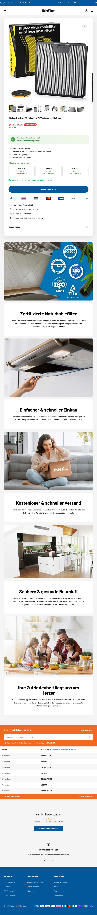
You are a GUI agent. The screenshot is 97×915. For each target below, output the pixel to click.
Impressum (58, 895)
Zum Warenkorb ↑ (87, 730)
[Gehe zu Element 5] (46, 109)
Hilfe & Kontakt (33, 887)
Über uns (31, 891)
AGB (56, 887)
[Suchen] (90, 737)
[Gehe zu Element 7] (63, 109)
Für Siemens (9, 891)
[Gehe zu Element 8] (72, 110)
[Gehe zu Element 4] (38, 109)
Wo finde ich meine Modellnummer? (63, 750)
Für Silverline (9, 895)
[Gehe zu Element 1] (12, 109)
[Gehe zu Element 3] (29, 109)
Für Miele (7, 887)
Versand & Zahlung (35, 882)
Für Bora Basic (10, 882)
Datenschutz (59, 891)
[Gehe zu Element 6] (55, 109)
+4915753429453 (51, 743)
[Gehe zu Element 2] (21, 108)
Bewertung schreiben (48, 828)
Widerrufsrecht (60, 882)
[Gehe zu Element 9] (80, 110)
